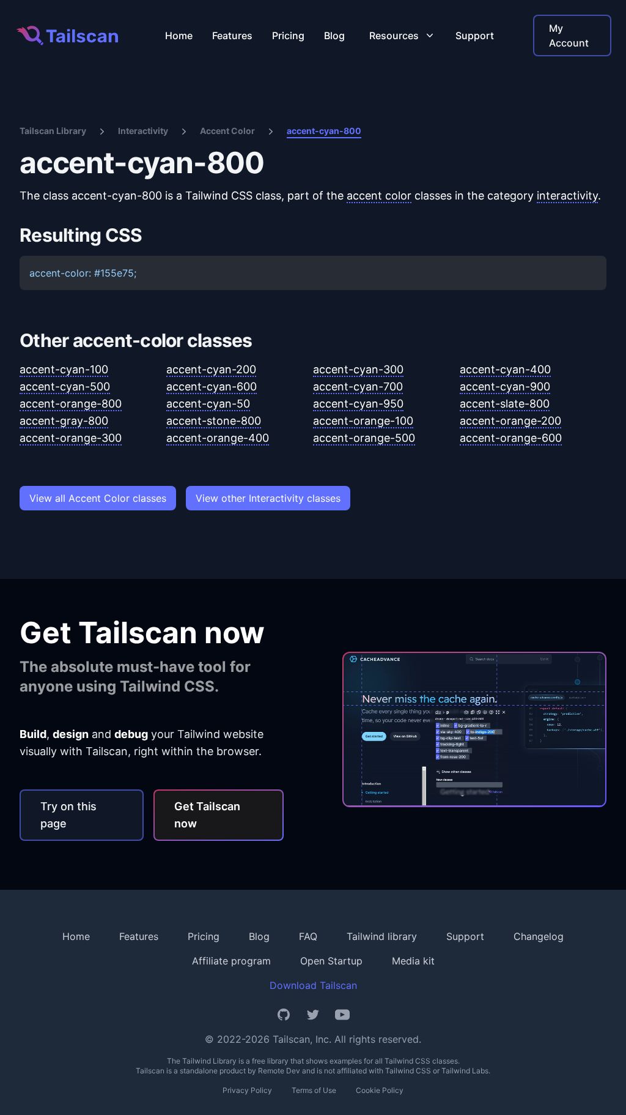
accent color (379, 195)
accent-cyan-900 (505, 386)
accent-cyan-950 (358, 403)
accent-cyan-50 (208, 403)
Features (232, 35)
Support (474, 35)
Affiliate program (231, 961)
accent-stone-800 (213, 420)
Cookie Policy (379, 1090)
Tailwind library (382, 936)
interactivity (567, 195)
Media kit (413, 961)
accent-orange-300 (71, 437)
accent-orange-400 (217, 437)
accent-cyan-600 (211, 386)
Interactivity (143, 130)
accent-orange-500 (364, 437)
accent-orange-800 (71, 403)
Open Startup (331, 961)
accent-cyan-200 (211, 369)
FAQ (308, 936)
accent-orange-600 (511, 437)
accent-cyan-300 (358, 369)
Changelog (539, 936)
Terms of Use (314, 1090)
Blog (334, 35)
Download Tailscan (313, 985)
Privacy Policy (247, 1090)
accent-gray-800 (64, 420)
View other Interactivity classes (268, 498)
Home (179, 35)
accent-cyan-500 (65, 386)
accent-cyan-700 (358, 386)
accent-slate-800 (505, 403)
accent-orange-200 (510, 420)
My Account (569, 35)
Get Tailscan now (207, 815)
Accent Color (227, 130)
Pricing (288, 35)
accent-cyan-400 (505, 369)
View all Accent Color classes (97, 498)
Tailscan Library (53, 130)
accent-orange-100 (363, 420)
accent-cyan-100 (64, 369)
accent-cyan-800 (324, 130)
